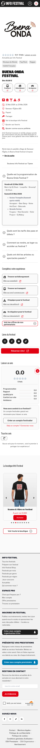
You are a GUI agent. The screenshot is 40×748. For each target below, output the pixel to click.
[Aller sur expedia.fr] (20, 281)
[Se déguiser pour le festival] (4, 312)
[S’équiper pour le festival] (4, 300)
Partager (9, 116)
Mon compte (7, 597)
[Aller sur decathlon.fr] (22, 305)
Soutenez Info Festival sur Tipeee (20, 163)
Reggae (32, 62)
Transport (7, 88)
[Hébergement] (20, 86)
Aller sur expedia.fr (10, 281)
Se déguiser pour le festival (19, 312)
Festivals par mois (9, 570)
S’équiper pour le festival (19, 300)
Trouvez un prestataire (11, 603)
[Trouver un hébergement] (4, 277)
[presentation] (11, 523)
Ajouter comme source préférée (18, 128)
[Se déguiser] (32, 86)
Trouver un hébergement (18, 277)
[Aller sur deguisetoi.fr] (22, 316)
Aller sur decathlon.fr (11, 304)
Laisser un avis (30, 55)
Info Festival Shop (9, 567)
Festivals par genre (9, 573)
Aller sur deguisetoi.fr (11, 316)
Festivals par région (9, 576)
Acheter (20, 517)
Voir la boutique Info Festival (16, 120)
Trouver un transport (17, 288)
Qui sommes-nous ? (9, 585)
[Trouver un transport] (4, 288)
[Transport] (7, 86)
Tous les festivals (8, 561)
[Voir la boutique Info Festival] (3, 121)
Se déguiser (32, 88)
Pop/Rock (23, 62)
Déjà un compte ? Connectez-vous (20, 426)
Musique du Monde (10, 62)
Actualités (6, 582)
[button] (36, 3)
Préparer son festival (10, 564)
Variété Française (9, 66)
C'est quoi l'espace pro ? (11, 594)
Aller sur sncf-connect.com (13, 292)
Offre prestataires (9, 600)
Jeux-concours (8, 579)
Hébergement (20, 88)
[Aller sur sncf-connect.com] (27, 293)
